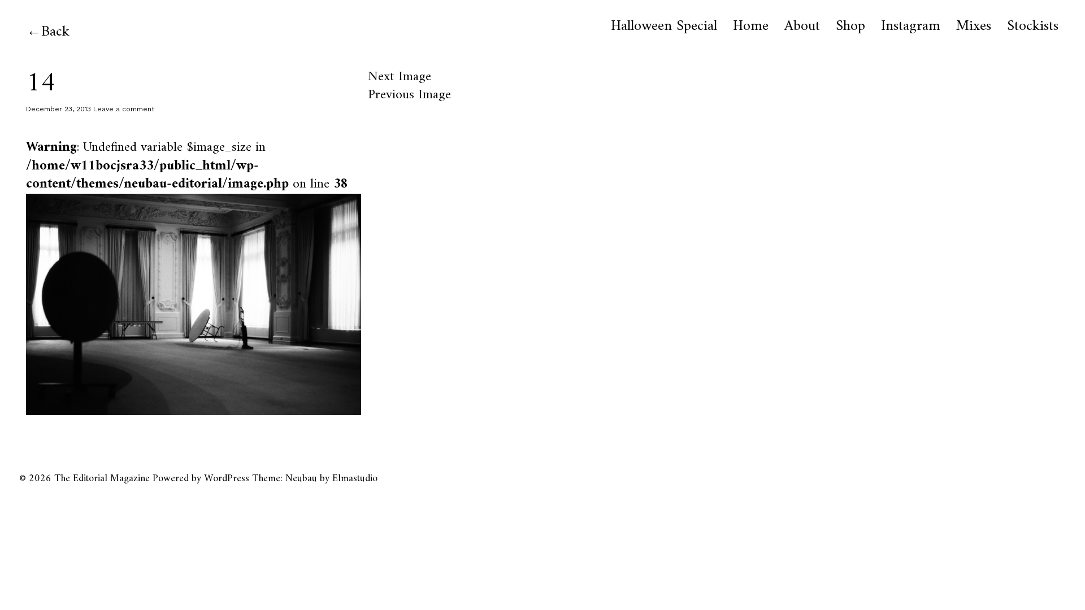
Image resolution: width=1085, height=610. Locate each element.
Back (55, 32)
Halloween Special (664, 26)
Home (751, 26)
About (802, 26)
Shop (850, 26)
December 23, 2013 (58, 109)
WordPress (226, 478)
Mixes (973, 26)
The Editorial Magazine (102, 478)
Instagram (910, 26)
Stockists (1032, 26)
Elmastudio (354, 478)
